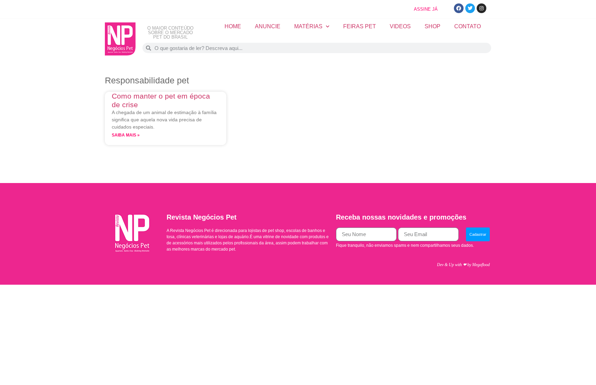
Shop (432, 26)
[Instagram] (481, 8)
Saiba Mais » (126, 135)
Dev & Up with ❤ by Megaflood (463, 264)
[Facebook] (459, 8)
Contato (467, 26)
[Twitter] (470, 8)
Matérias (308, 26)
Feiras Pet (359, 26)
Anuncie (267, 26)
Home (233, 26)
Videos (400, 26)
